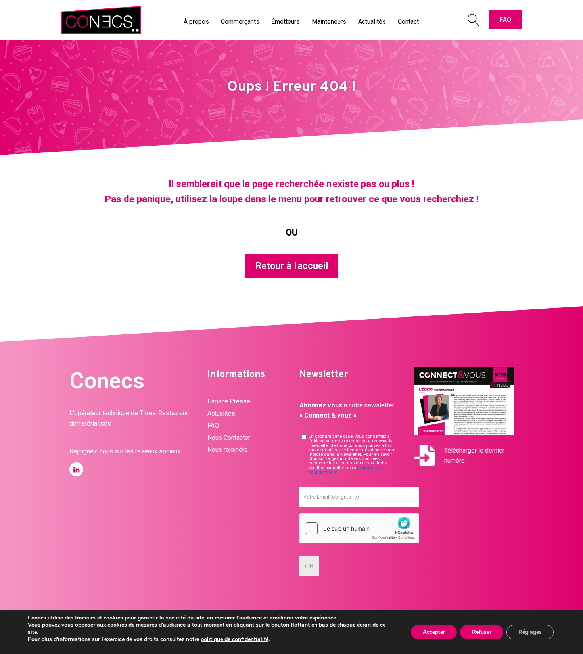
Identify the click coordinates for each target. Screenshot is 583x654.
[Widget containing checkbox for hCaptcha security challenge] (359, 528)
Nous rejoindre (227, 449)
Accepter (434, 632)
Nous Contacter (228, 437)
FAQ (505, 19)
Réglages (530, 632)
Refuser (481, 632)
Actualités (221, 413)
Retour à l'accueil (291, 265)
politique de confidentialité (234, 639)
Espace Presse (228, 401)
